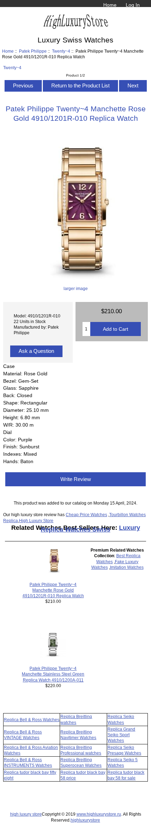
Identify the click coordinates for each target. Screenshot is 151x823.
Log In (133, 5)
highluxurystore (85, 820)
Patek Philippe (33, 51)
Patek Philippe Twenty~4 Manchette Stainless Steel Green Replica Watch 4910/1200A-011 (53, 674)
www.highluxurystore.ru (99, 814)
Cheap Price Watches (86, 514)
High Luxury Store (36, 520)
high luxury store (26, 814)
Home (110, 5)
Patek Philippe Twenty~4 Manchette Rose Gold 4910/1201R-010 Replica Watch (53, 590)
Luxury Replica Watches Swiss (90, 528)
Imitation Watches (127, 567)
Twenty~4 (61, 51)
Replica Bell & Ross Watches (31, 719)
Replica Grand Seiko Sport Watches (121, 735)
